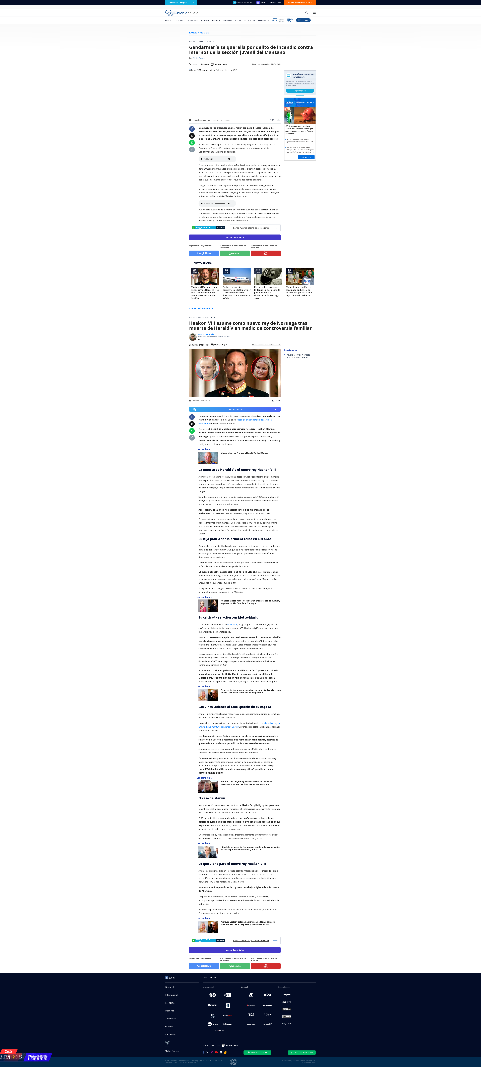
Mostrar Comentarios (235, 237)
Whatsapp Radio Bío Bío (303, 1052)
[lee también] (208, 458)
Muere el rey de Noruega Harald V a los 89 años (244, 453)
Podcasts (169, 20)
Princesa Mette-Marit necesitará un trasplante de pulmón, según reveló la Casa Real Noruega (250, 602)
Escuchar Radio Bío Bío (300, 2)
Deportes (216, 20)
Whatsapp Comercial (259, 1052)
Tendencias (227, 20)
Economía (205, 20)
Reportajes (170, 1034)
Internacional (192, 20)
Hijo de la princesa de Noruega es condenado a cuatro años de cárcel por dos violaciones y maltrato (250, 848)
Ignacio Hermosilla (206, 334)
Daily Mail (232, 624)
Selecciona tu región (178, 2)
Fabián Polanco (199, 58)
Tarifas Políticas (172, 1051)
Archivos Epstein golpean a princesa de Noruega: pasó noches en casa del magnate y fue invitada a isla (248, 923)
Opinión (237, 20)
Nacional (180, 20)
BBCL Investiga (249, 20)
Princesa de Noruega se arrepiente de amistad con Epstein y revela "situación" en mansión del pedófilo (251, 691)
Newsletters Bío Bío (244, 2)
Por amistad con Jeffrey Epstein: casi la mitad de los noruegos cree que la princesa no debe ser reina (246, 782)
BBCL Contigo (263, 20)
